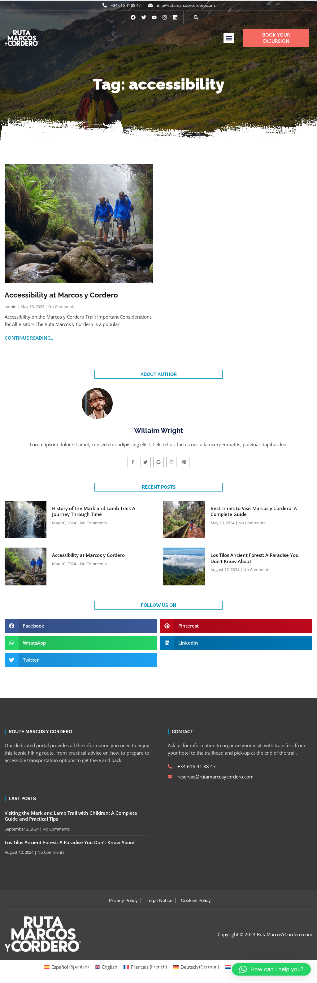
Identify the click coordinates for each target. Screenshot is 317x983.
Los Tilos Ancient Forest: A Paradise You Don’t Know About (255, 558)
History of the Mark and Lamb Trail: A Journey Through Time (93, 511)
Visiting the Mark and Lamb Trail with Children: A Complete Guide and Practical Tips (71, 816)
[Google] (158, 462)
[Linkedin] (175, 17)
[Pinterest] (184, 462)
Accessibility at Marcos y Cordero (61, 295)
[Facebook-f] (133, 462)
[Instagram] (164, 17)
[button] (196, 17)
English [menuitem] (109, 967)
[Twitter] (146, 462)
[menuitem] (66, 967)
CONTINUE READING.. (29, 338)
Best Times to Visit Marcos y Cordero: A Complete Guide (254, 511)
